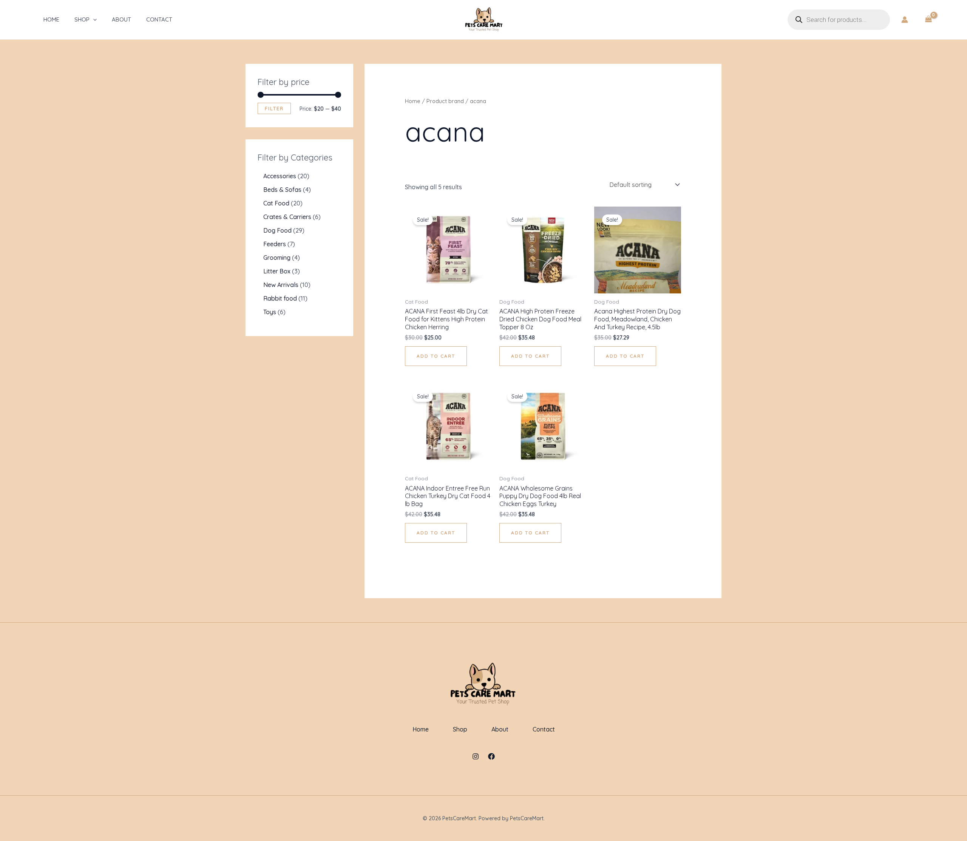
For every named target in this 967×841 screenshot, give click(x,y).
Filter (274, 108)
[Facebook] (491, 756)
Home (51, 19)
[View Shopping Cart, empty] (928, 19)
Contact (159, 19)
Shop (82, 19)
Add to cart (436, 356)
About (121, 19)
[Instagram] (475, 756)
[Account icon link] (904, 19)
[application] (93, 19)
